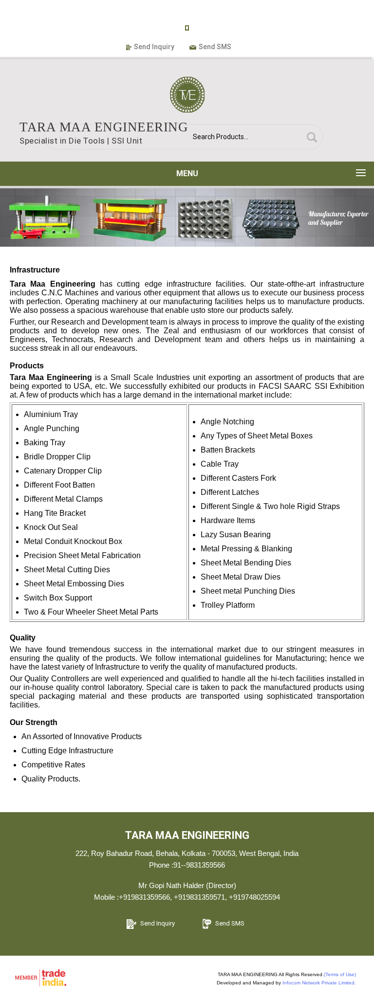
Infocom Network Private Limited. (319, 982)
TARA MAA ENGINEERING (103, 127)
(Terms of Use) (340, 974)
